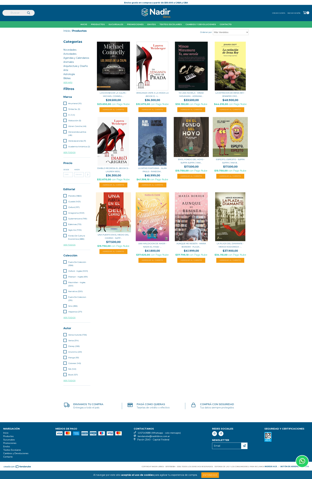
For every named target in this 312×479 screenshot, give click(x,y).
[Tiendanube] (17, 467)
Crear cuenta (278, 13)
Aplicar (87, 174)
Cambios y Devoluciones (201, 24)
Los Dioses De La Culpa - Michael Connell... (113, 94)
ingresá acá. (271, 466)
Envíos (151, 24)
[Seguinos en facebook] (221, 433)
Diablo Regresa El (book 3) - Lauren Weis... (113, 170)
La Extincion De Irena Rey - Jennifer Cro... (230, 94)
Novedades (69, 49)
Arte (65, 70)
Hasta (77, 170)
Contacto (226, 24)
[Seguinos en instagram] (214, 433)
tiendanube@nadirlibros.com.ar (154, 436)
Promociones (135, 24)
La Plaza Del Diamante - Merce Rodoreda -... (230, 245)
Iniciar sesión (293, 13)
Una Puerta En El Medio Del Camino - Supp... (113, 236)
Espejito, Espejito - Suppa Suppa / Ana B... (230, 161)
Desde (66, 170)
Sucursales (116, 24)
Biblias (67, 78)
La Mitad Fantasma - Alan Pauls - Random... (152, 170)
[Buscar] (28, 13)
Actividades (69, 53)
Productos (98, 24)
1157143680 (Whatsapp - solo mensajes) (159, 432)
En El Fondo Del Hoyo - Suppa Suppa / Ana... (191, 161)
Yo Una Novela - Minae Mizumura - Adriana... (191, 94)
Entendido (210, 475)
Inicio (83, 24)
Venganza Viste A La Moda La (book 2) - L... (152, 94)
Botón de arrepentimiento (294, 466)
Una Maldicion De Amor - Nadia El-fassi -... (152, 245)
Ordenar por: (206, 32)
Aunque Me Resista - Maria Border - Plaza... (191, 245)
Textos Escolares (171, 24)
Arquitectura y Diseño (75, 66)
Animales (68, 62)
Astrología (69, 74)
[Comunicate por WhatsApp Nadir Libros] (302, 461)
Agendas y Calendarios (76, 57)
